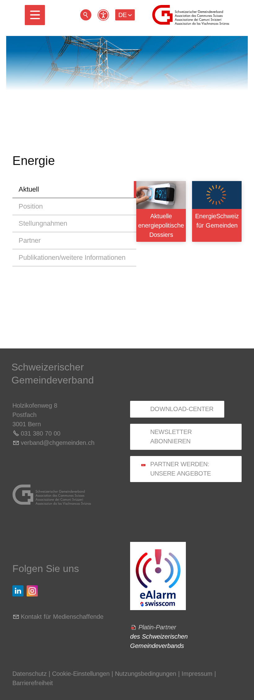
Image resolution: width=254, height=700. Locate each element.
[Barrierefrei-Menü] (103, 15)
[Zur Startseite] (190, 15)
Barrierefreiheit (32, 683)
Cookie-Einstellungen (82, 673)
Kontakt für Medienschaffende (62, 616)
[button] (35, 15)
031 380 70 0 (39, 433)
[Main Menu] (35, 15)
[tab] (74, 189)
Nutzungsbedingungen (145, 673)
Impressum (197, 673)
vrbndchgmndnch (57, 442)
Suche (85, 14)
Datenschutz (29, 673)
